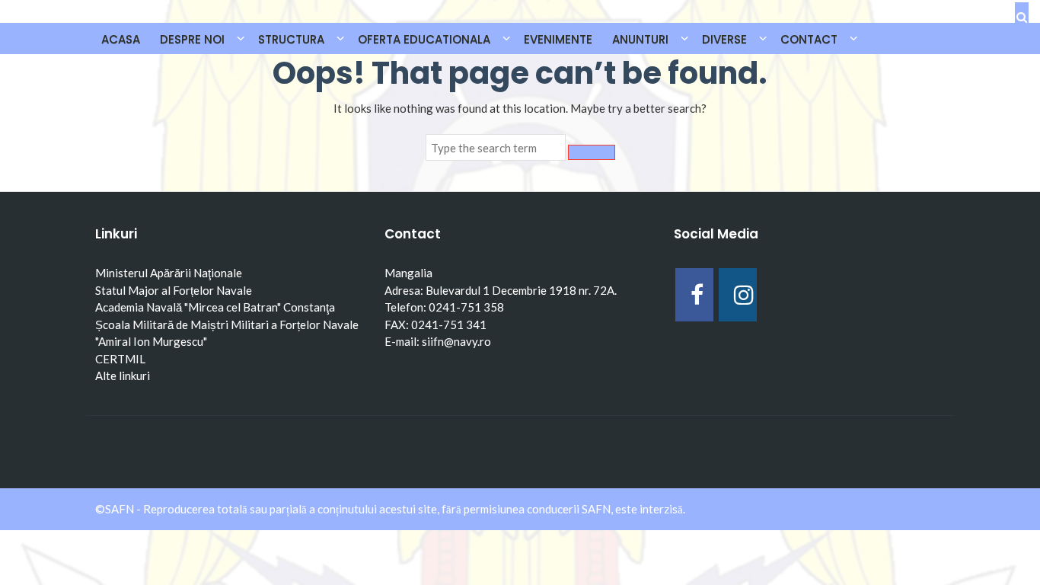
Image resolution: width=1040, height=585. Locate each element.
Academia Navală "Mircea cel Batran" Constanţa (215, 307)
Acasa (120, 39)
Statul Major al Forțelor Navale (173, 290)
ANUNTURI (640, 39)
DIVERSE (724, 39)
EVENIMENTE (558, 39)
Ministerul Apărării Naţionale (168, 273)
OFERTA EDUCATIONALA (424, 39)
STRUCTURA (291, 39)
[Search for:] (496, 147)
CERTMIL (120, 359)
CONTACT (808, 39)
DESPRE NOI (192, 39)
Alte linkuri (122, 375)
